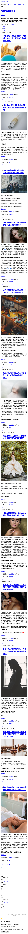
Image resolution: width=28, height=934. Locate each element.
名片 (4, 30)
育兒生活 (11, 97)
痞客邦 (10, 94)
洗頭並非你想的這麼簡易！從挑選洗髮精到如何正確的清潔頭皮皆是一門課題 (14, 587)
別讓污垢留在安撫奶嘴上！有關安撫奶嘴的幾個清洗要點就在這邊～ (14, 651)
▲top (2, 99)
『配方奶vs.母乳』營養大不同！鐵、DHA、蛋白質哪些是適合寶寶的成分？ (14, 38)
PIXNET (6, 914)
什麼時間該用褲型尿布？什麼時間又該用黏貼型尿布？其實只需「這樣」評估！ (14, 734)
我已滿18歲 (3, 931)
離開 (8, 931)
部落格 (5, 28)
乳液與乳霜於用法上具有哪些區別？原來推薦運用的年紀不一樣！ (14, 375)
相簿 (4, 26)
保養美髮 (11, 282)
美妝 (10, 162)
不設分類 (12, 24)
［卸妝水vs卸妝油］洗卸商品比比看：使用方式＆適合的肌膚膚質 (14, 107)
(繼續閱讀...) (3, 91)
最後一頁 (7, 864)
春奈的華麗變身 (8, 11)
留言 (13, 94)
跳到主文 (3, 15)
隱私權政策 (24, 914)
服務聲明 (14, 915)
